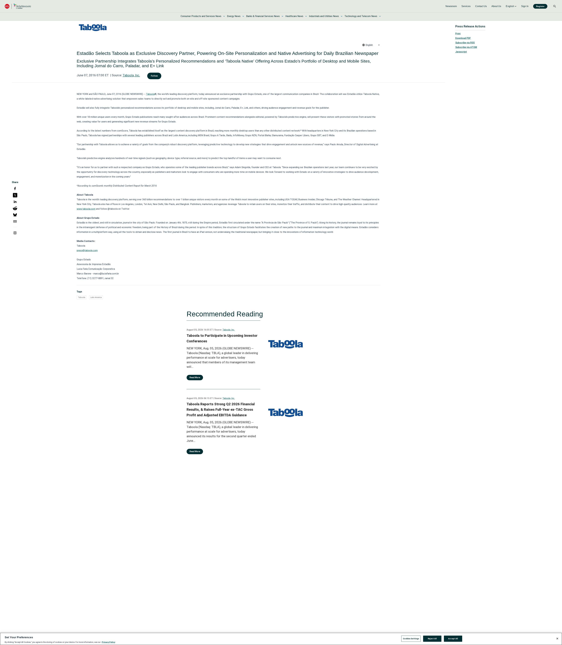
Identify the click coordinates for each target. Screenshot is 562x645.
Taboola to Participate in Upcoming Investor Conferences (222, 338)
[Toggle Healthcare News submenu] (306, 16)
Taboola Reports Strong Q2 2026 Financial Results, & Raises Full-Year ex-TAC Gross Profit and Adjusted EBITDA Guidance (221, 409)
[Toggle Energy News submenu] (243, 16)
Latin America (96, 297)
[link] (451, 6)
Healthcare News (294, 16)
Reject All (432, 638)
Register (540, 6)
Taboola (150, 94)
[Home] (18, 6)
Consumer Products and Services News (201, 16)
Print (458, 33)
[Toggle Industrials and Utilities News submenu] (341, 16)
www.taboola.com (86, 208)
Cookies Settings (411, 638)
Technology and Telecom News (361, 16)
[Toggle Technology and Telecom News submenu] (379, 16)
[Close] (557, 638)
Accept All (453, 638)
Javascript (461, 51)
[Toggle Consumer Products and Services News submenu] (224, 16)
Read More (195, 377)
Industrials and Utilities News (324, 16)
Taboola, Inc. (131, 75)
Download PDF (463, 38)
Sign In (524, 6)
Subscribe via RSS (465, 42)
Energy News (233, 16)
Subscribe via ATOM (466, 47)
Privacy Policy (108, 642)
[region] (281, 639)
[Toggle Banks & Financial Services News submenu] (282, 16)
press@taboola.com (87, 250)
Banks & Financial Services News (263, 16)
